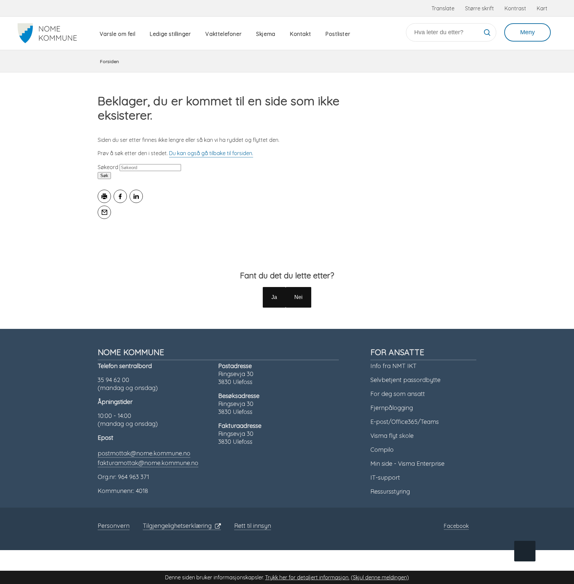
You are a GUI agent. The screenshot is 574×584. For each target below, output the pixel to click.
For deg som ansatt (397, 394)
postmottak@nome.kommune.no (144, 453)
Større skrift (479, 8)
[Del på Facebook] (120, 196)
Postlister (338, 34)
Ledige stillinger (170, 34)
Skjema (265, 34)
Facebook (456, 526)
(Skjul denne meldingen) (380, 577)
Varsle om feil (117, 34)
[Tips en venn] (104, 212)
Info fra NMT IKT (393, 366)
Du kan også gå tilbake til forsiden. (211, 153)
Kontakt (300, 34)
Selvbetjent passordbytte (405, 380)
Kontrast (515, 8)
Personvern (114, 526)
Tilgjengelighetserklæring (177, 526)
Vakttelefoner (223, 34)
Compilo (382, 449)
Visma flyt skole (392, 435)
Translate (442, 8)
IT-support (385, 477)
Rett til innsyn (252, 526)
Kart (542, 8)
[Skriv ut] (104, 196)
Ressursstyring (390, 491)
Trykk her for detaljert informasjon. (307, 577)
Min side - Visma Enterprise (407, 463)
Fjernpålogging (391, 408)
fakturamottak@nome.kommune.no (148, 463)
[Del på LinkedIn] (136, 196)
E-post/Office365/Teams (404, 422)
